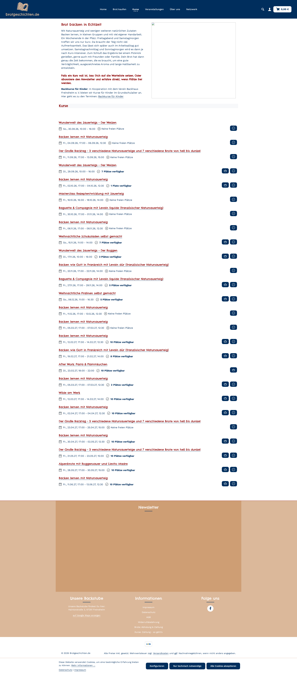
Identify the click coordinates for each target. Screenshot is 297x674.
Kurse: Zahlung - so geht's (148, 632)
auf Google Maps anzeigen (86, 615)
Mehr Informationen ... (83, 665)
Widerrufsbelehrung (148, 622)
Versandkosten (161, 653)
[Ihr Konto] (270, 9)
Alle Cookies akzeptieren (223, 666)
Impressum (148, 607)
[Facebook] (210, 608)
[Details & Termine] (225, 171)
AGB (148, 617)
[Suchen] (263, 9)
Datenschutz (148, 612)
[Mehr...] (233, 128)
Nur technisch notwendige (187, 666)
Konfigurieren (157, 666)
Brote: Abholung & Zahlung (148, 627)
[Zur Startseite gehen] (22, 9)
